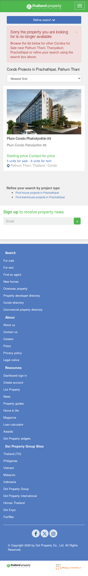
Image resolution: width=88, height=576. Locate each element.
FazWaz (8, 517)
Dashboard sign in (15, 375)
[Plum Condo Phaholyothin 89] (44, 111)
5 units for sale (18, 161)
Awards (8, 431)
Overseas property (15, 288)
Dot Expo (9, 510)
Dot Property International (20, 496)
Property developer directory (21, 295)
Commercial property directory (23, 309)
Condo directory (13, 302)
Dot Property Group (16, 489)
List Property (11, 389)
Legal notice (11, 360)
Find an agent (12, 274)
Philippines (10, 461)
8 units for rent (41, 161)
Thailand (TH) (12, 454)
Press (7, 346)
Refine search (42, 20)
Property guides (13, 403)
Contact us (10, 332)
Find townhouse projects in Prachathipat (40, 197)
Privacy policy (12, 353)
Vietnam (8, 468)
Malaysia (9, 475)
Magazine (9, 417)
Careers (8, 339)
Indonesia (9, 482)
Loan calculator (13, 424)
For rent (8, 267)
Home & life (11, 410)
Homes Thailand (14, 503)
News (7, 396)
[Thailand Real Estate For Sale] (44, 6)
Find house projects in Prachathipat (37, 192)
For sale (8, 260)
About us (9, 325)
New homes (11, 281)
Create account (13, 382)
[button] (44, 252)
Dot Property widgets (17, 438)
